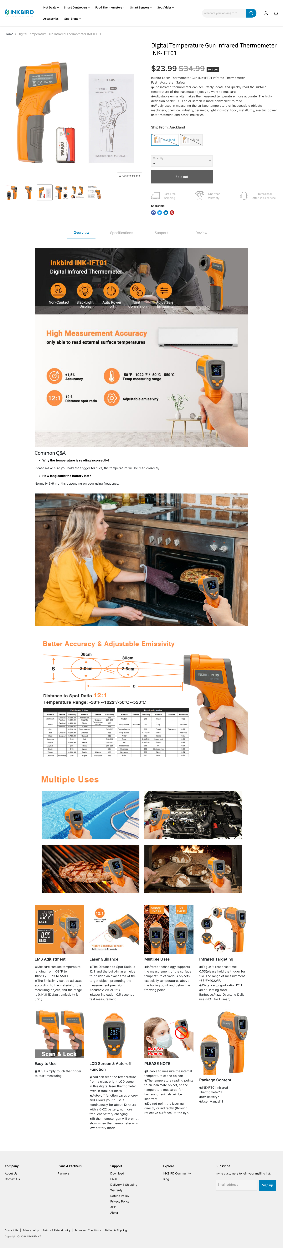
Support (161, 233)
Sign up (267, 1185)
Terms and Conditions (88, 1230)
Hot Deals (50, 7)
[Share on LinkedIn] (165, 212)
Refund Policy (119, 1196)
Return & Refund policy (56, 1230)
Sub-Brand (71, 19)
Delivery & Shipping (123, 1184)
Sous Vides (164, 7)
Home (9, 34)
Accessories (51, 19)
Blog (166, 1179)
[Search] (251, 13)
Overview (82, 233)
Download (117, 1173)
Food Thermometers (109, 7)
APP (113, 1207)
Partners (63, 1173)
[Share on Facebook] (153, 212)
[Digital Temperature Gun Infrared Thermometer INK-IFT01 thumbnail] (12, 192)
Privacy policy (31, 1230)
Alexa (114, 1212)
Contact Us (12, 1179)
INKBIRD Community (177, 1173)
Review (201, 233)
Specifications (121, 233)
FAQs (113, 1179)
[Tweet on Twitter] (159, 212)
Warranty (116, 1190)
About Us (11, 1173)
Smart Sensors (140, 7)
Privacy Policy (119, 1201)
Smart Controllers (76, 7)
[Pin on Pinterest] (172, 212)
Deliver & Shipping (116, 1230)
